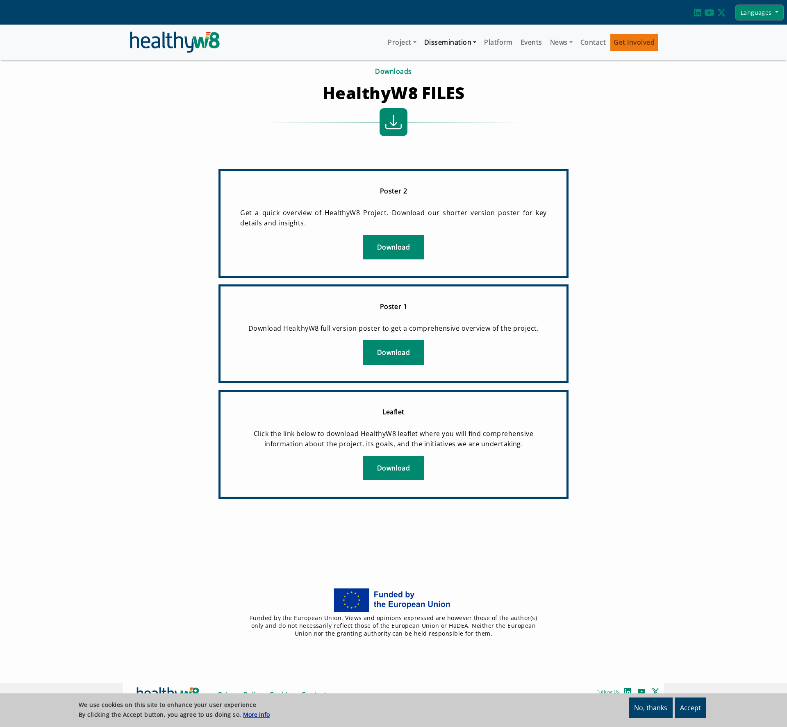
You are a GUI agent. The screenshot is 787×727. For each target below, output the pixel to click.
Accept (690, 707)
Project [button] (399, 42)
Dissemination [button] (447, 42)
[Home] (178, 42)
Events (531, 42)
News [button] (559, 42)
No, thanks (650, 707)
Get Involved (634, 42)
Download (393, 247)
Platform (498, 42)
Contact (593, 42)
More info (256, 714)
